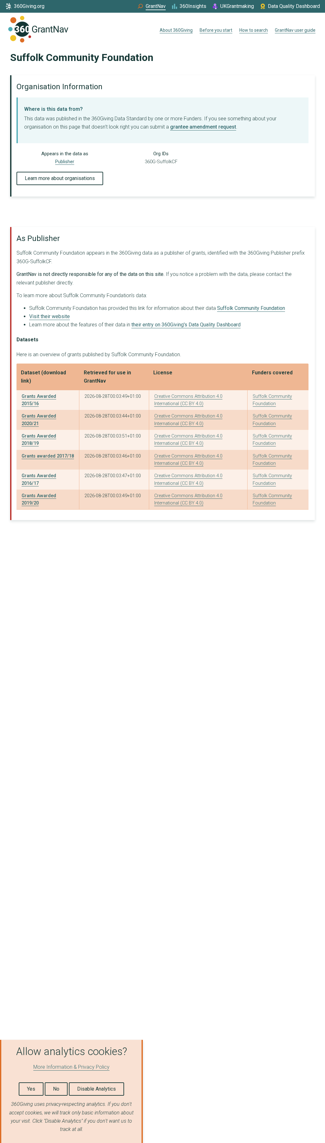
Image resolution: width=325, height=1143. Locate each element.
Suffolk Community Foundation (251, 308)
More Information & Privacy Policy (71, 1067)
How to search (253, 30)
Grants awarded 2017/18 (48, 456)
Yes (31, 1089)
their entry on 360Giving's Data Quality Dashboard (186, 325)
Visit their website (49, 316)
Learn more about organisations (60, 178)
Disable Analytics (96, 1089)
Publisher (64, 161)
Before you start (216, 30)
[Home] (38, 30)
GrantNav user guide (295, 30)
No (56, 1089)
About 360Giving (176, 30)
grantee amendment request (203, 127)
